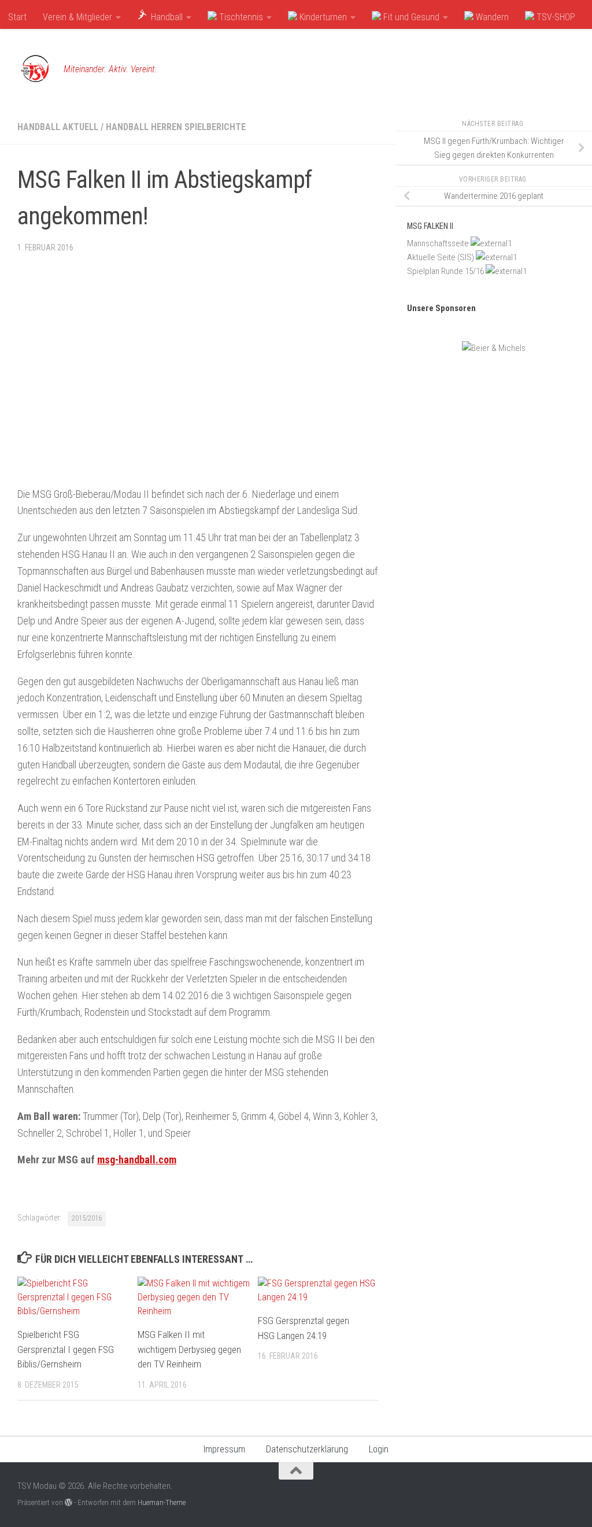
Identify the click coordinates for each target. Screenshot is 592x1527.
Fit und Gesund (410, 17)
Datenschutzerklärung (307, 1449)
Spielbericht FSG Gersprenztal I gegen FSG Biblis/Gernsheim (65, 1349)
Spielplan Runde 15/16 (445, 271)
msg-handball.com (136, 1159)
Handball (166, 17)
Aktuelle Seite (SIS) (440, 257)
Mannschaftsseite (438, 243)
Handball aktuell (57, 126)
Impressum (224, 1449)
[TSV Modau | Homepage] (34, 69)
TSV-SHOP (554, 17)
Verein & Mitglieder (77, 17)
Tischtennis (240, 17)
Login (378, 1449)
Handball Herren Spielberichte (176, 126)
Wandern (491, 17)
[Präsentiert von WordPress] (68, 1502)
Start (17, 17)
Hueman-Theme (162, 1502)
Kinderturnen (322, 17)
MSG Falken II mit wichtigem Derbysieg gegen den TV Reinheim (189, 1349)
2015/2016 (87, 1218)
